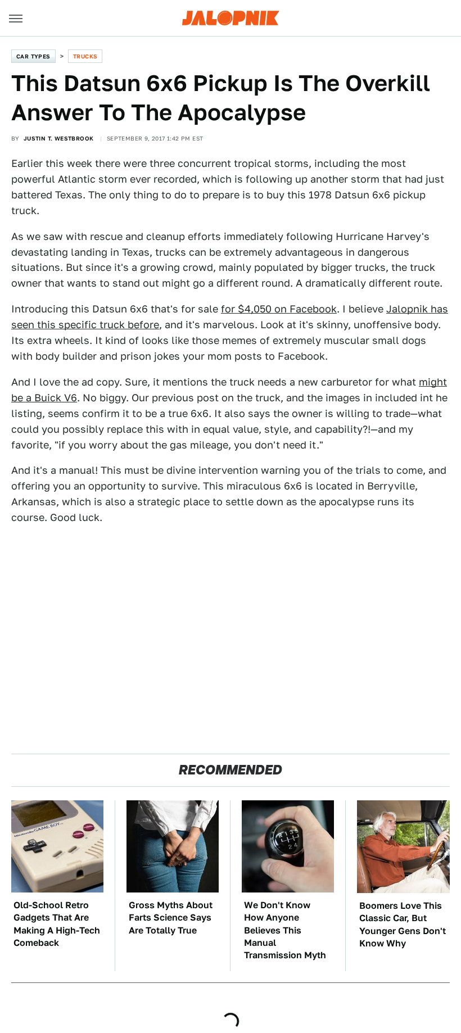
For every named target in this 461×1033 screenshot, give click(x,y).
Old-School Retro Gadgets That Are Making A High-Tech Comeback (56, 924)
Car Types (33, 56)
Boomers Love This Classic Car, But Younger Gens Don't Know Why (402, 924)
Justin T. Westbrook (59, 138)
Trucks (85, 56)
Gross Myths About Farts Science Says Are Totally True (171, 918)
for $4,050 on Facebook (279, 309)
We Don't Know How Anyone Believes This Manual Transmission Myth (285, 930)
